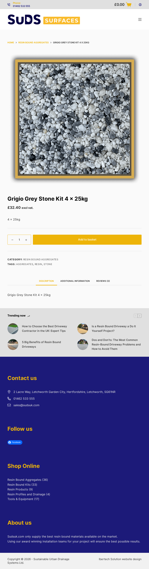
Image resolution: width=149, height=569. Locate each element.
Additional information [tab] (75, 281)
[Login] (140, 4)
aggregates (24, 264)
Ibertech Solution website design (120, 559)
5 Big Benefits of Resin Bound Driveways (41, 344)
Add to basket (87, 239)
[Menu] (140, 19)
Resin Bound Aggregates (40, 259)
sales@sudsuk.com (26, 405)
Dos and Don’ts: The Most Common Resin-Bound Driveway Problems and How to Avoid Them (116, 344)
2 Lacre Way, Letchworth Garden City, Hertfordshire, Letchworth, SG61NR (64, 392)
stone (48, 264)
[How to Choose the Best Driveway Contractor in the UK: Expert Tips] (12, 328)
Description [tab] (46, 281)
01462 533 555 (21, 6)
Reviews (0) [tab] (103, 281)
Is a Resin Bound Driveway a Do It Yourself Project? (114, 329)
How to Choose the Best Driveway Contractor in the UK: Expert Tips (44, 329)
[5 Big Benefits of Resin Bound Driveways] (12, 344)
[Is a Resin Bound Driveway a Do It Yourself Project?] (82, 328)
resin (38, 264)
